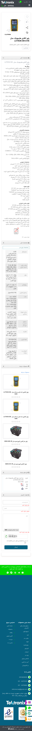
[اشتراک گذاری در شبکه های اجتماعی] (27, 27)
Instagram (28, 702)
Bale (28, 713)
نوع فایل (27, 485)
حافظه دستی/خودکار (25, 324)
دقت (25, 297)
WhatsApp (28, 708)
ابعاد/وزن (24, 339)
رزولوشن (24, 285)
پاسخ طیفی (23, 293)
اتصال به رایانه (24, 352)
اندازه (26, 482)
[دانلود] (22, 488)
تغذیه (25, 331)
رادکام (16, 729)
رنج (26, 275)
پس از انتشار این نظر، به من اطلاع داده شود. (16, 542)
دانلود (26, 488)
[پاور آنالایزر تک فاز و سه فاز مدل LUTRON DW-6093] (16, 382)
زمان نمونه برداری (24, 313)
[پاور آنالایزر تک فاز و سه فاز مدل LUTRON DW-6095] (16, 406)
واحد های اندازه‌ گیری (23, 266)
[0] (12, 397)
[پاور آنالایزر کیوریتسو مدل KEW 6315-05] (16, 453)
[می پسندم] (27, 22)
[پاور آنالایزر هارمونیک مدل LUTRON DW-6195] (14, 25)
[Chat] (28, 719)
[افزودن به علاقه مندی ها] (27, 17)
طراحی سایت (21, 729)
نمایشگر (24, 252)
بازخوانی (6, 536)
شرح (27, 478)
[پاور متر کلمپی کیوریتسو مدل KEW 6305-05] (16, 431)
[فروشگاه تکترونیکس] (8, 2)
